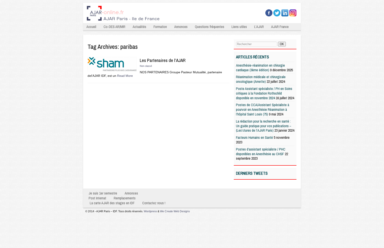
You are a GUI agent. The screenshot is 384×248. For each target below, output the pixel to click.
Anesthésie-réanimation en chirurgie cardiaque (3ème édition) (260, 67)
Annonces (181, 26)
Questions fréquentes (209, 26)
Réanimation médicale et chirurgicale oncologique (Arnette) (261, 79)
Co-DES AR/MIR (114, 26)
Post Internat (97, 198)
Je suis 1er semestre (103, 193)
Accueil (91, 26)
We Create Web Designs (175, 211)
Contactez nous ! (153, 202)
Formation (160, 26)
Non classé (146, 66)
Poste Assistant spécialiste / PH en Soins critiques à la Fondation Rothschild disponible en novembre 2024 (264, 93)
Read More (125, 75)
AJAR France (280, 26)
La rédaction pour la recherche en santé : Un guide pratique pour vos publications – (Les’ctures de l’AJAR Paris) (263, 126)
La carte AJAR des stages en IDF (112, 202)
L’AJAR (259, 26)
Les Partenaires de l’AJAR (163, 60)
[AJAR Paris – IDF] (160, 21)
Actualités (139, 26)
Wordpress (150, 211)
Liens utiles (239, 26)
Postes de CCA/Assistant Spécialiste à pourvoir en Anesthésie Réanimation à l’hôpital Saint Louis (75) (262, 109)
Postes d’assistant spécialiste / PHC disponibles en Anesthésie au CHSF (260, 151)
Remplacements (125, 198)
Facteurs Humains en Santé (254, 137)
